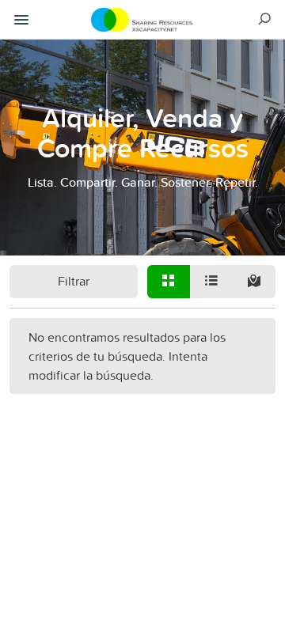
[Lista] (211, 281)
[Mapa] (254, 281)
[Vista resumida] (168, 281)
